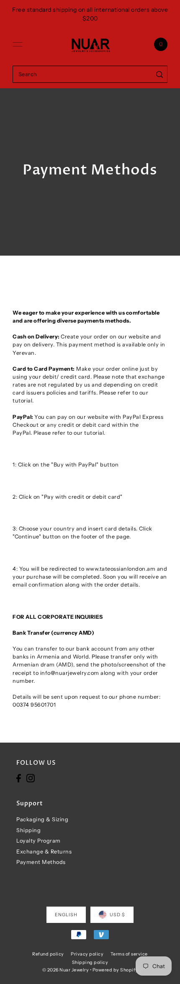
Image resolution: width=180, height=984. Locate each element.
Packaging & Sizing (42, 819)
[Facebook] (18, 778)
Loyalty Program (38, 841)
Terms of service (129, 954)
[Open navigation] (18, 44)
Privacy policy (87, 954)
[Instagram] (30, 778)
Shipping (28, 830)
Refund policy (48, 954)
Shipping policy (90, 962)
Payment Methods (41, 862)
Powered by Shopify (115, 970)
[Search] (159, 74)
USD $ (117, 914)
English (66, 914)
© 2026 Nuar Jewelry (65, 970)
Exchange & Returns (44, 851)
